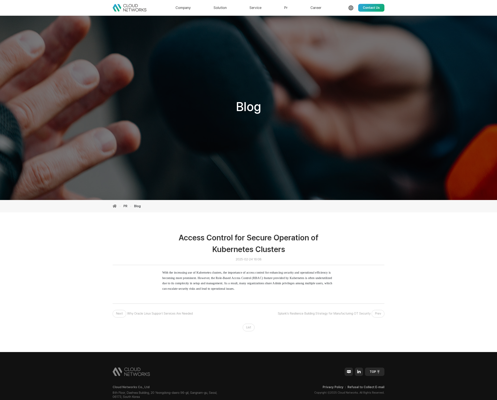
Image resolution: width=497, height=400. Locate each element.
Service (255, 8)
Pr (286, 8)
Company (183, 8)
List (248, 327)
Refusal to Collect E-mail (366, 387)
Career (315, 8)
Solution (220, 8)
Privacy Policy (333, 387)
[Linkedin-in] (359, 372)
